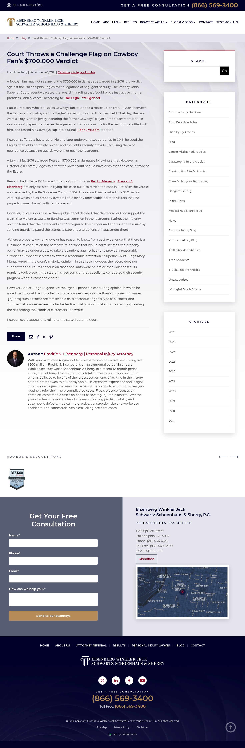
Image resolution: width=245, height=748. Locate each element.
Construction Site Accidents (187, 171)
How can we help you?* (27, 589)
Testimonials (227, 22)
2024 (172, 351)
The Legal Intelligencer (82, 98)
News (172, 220)
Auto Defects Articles (183, 122)
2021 (172, 381)
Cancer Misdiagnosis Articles (187, 151)
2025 (172, 342)
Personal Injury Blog (182, 230)
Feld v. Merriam (103, 181)
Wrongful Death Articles (185, 289)
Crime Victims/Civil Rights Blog (189, 181)
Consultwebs (129, 734)
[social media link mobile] (102, 680)
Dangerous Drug (180, 191)
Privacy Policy (122, 727)
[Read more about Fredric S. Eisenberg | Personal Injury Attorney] (15, 351)
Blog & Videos (181, 22)
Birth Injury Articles (181, 132)
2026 (172, 332)
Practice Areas (152, 22)
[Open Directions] (182, 566)
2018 (172, 410)
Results (130, 22)
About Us (111, 22)
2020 (172, 391)
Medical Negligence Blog (185, 210)
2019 (172, 401)
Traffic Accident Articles (184, 250)
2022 (172, 371)
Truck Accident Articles (184, 269)
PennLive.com (88, 130)
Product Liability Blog (183, 240)
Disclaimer (142, 727)
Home (95, 22)
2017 (172, 420)
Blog (23, 38)
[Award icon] (17, 469)
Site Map (101, 727)
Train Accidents (179, 260)
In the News (177, 201)
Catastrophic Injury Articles (76, 72)
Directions (146, 559)
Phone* (14, 553)
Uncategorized (179, 279)
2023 (172, 361)
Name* (14, 535)
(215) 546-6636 (157, 541)
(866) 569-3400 (215, 5)
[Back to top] (231, 727)
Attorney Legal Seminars (185, 112)
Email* (14, 571)
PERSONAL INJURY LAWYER (151, 645)
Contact (206, 22)
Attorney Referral (91, 645)
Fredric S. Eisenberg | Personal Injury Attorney (89, 354)
